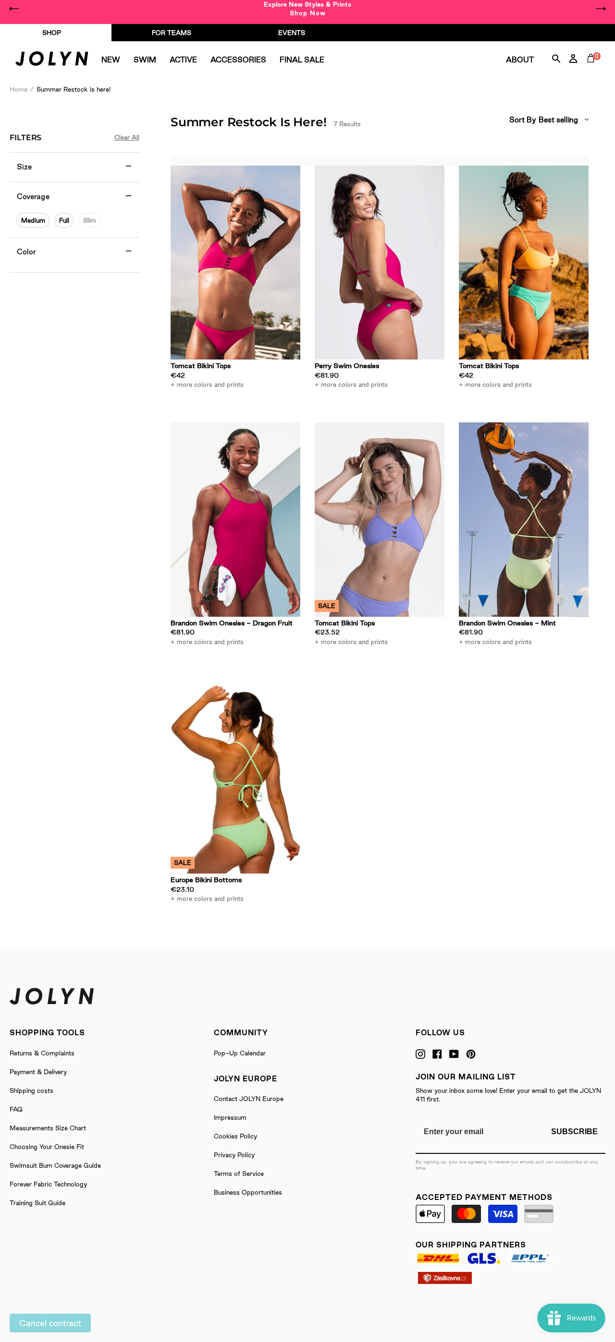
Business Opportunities (248, 1192)
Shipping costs (31, 1090)
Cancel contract (50, 1323)
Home (18, 89)
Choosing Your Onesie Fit (47, 1146)
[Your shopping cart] (593, 69)
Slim (89, 220)
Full (64, 220)
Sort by (522, 120)
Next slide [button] (600, 8)
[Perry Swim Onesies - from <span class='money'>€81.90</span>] (379, 263)
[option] (307, 8)
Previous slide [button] (14, 8)
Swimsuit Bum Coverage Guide (55, 1165)
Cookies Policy (235, 1136)
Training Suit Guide (37, 1202)
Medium (33, 220)
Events (291, 32)
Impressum (230, 1117)
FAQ (16, 1109)
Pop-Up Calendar (240, 1053)
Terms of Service (239, 1173)
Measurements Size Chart (48, 1128)
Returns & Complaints (42, 1053)
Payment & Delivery (38, 1071)
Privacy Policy (234, 1154)
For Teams (171, 32)
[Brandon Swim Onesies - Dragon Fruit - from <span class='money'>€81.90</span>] (235, 519)
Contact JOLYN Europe (248, 1098)
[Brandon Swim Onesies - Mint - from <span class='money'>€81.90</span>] (524, 519)
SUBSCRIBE (574, 1131)
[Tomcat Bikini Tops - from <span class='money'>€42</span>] (235, 263)
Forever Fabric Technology (48, 1184)
